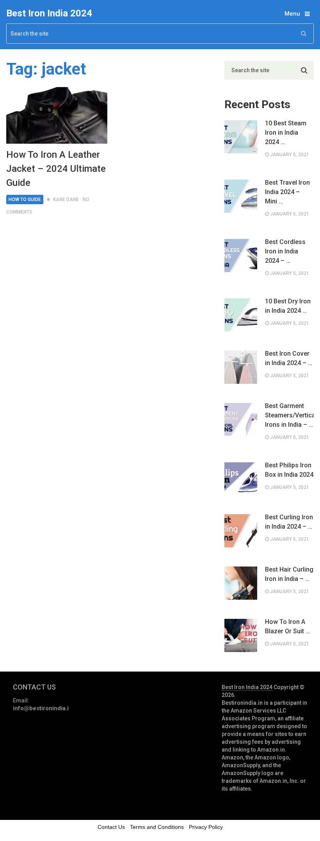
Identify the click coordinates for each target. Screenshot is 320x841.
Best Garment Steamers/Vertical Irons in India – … (289, 415)
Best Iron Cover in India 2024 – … (288, 358)
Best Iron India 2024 (49, 13)
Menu (292, 13)
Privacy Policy (206, 827)
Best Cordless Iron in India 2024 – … (285, 251)
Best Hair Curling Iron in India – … (289, 574)
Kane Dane (66, 199)
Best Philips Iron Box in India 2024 (289, 469)
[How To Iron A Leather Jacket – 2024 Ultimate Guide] (56, 115)
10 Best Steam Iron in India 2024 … (285, 132)
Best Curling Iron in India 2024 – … (289, 521)
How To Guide (25, 199)
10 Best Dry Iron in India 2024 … (288, 306)
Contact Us (111, 827)
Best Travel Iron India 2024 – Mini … (287, 192)
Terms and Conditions (157, 827)
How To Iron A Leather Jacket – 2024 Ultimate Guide (56, 168)
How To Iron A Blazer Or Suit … (287, 626)
